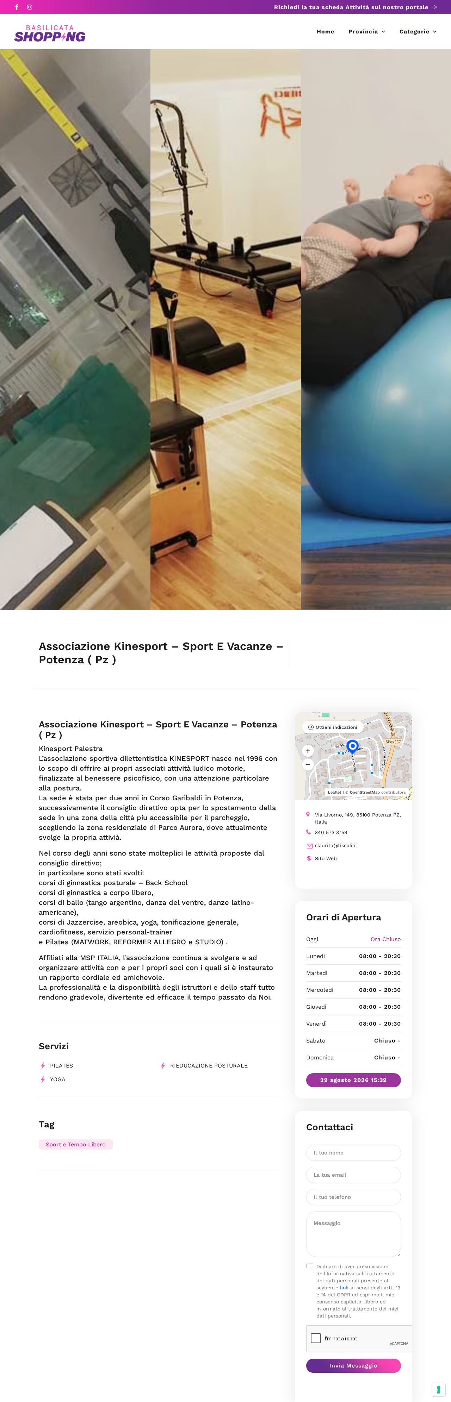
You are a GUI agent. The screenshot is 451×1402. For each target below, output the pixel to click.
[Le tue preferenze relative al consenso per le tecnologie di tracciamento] (438, 1389)
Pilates (61, 1065)
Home (325, 31)
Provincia (363, 31)
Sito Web (326, 858)
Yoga (58, 1079)
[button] (308, 751)
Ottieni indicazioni (336, 727)
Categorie (415, 31)
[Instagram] (29, 7)
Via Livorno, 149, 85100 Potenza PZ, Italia (358, 818)
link (344, 1287)
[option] (75, 329)
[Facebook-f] (17, 7)
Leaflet (334, 792)
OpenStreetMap (365, 792)
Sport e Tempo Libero (76, 1144)
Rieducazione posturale (209, 1065)
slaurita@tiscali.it (336, 845)
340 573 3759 (331, 832)
